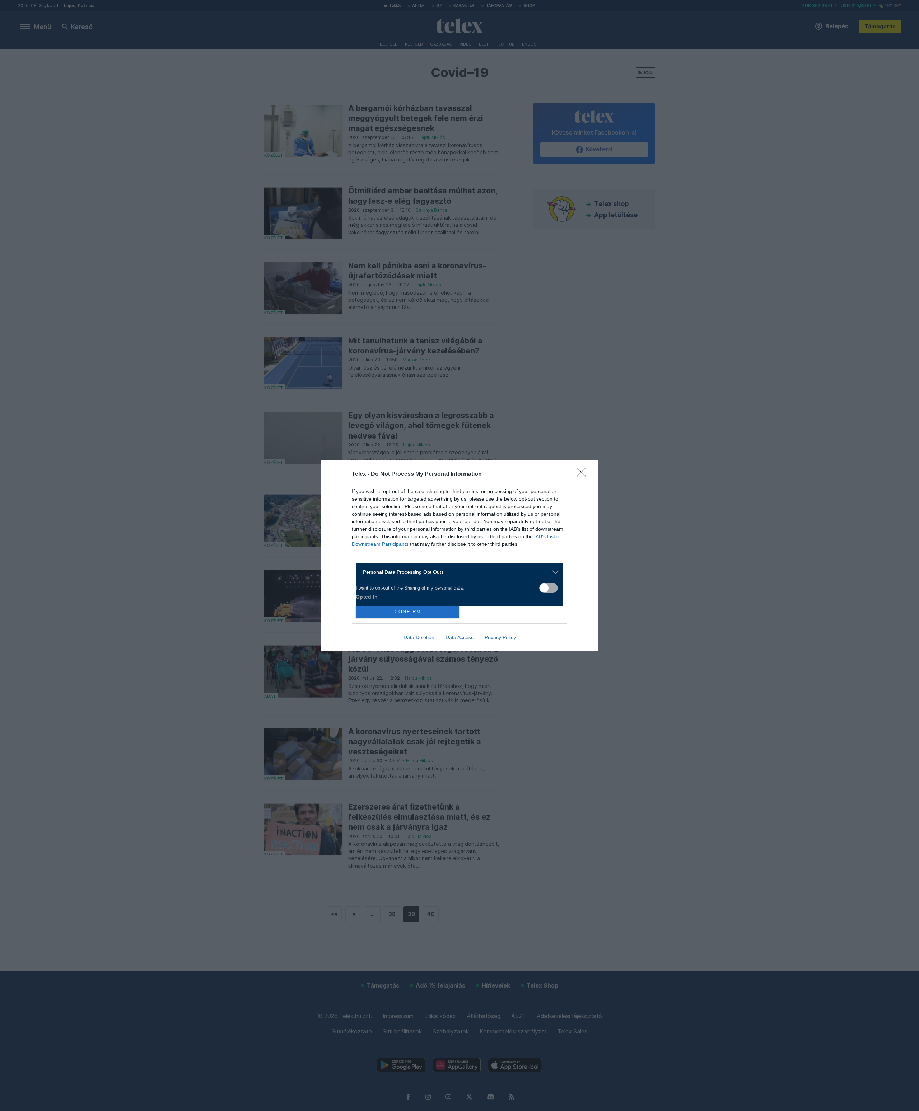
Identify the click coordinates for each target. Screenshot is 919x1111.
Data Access (459, 637)
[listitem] (457, 572)
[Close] (584, 474)
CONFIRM (408, 611)
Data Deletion (418, 637)
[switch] (548, 588)
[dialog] (459, 555)
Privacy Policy (500, 637)
